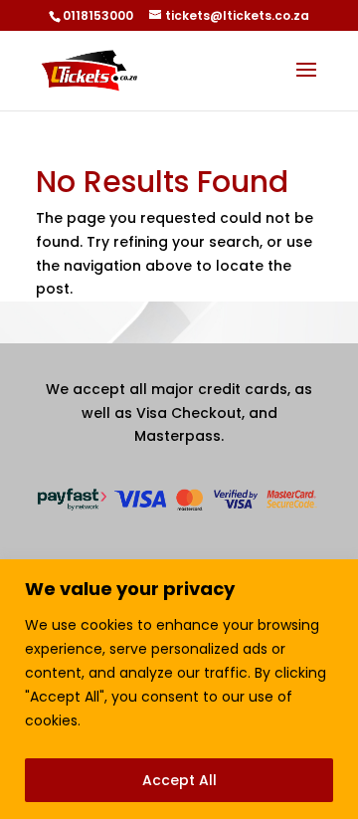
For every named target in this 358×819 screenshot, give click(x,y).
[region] (179, 689)
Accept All (179, 780)
